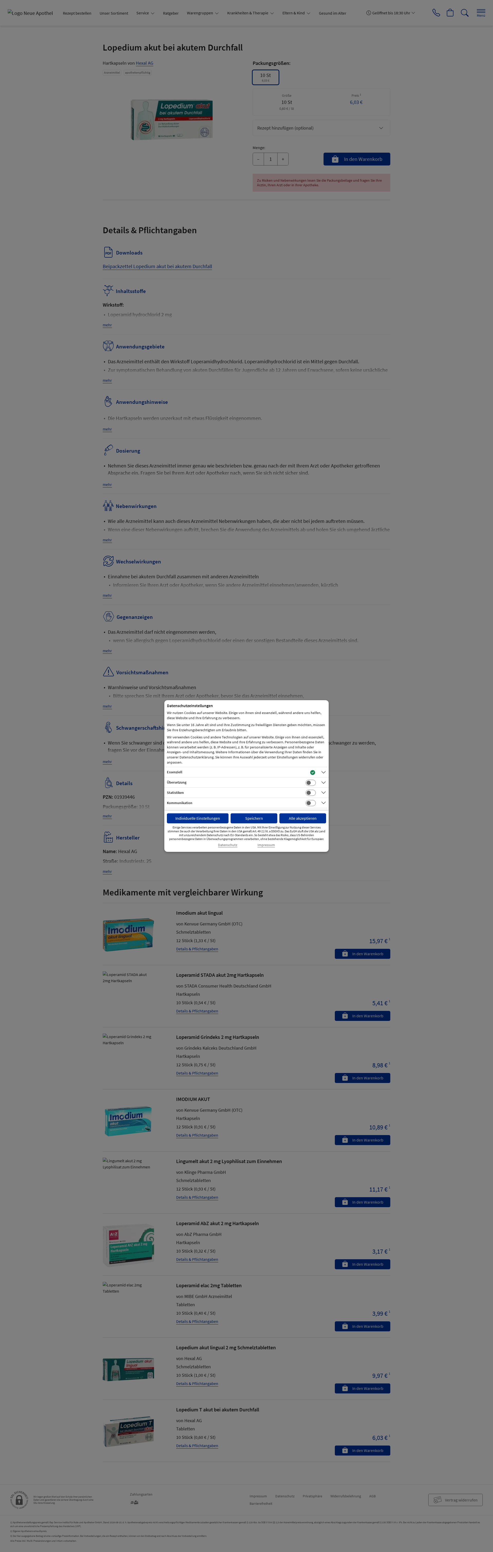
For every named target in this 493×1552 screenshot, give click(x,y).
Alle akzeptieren (303, 818)
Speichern (254, 818)
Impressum (266, 845)
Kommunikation (179, 803)
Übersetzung (176, 782)
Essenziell (174, 772)
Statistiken (175, 792)
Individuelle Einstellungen (197, 818)
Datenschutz (227, 845)
